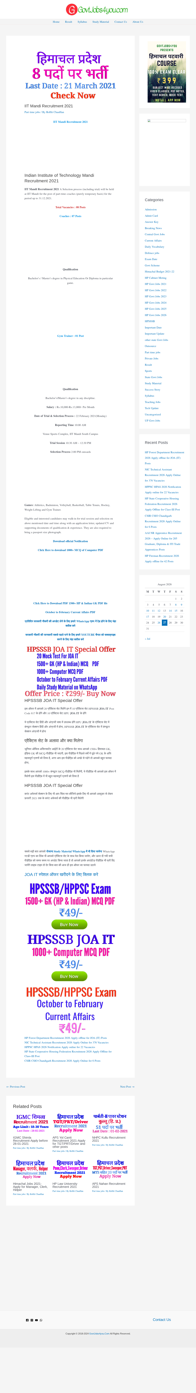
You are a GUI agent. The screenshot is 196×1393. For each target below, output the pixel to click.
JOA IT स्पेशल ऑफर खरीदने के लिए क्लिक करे (61, 874)
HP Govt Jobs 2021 (155, 284)
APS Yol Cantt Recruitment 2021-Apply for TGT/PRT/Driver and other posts (69, 1142)
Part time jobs (32, 112)
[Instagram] (31, 1320)
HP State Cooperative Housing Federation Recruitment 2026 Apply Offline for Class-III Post (162, 503)
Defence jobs (152, 253)
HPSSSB (150, 321)
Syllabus (82, 21)
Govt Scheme (152, 265)
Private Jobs (151, 358)
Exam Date (151, 259)
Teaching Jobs (152, 402)
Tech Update (152, 408)
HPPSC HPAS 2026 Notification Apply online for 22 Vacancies (59, 1047)
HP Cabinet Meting (155, 278)
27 (164, 622)
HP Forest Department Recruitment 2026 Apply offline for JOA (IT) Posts (65, 1038)
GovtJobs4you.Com (99, 1333)
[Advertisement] (70, 149)
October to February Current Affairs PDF (70, 612)
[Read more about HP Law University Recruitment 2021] (70, 1169)
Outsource (150, 346)
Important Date (153, 327)
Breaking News (153, 228)
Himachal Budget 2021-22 (159, 271)
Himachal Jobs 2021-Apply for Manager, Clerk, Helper (30, 1187)
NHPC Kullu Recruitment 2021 (109, 1139)
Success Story (152, 389)
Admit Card (151, 215)
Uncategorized (153, 414)
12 (159, 610)
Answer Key (151, 222)
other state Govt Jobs (156, 340)
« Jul (147, 638)
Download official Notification (70, 541)
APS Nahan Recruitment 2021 (108, 1185)
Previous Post (15, 1086)
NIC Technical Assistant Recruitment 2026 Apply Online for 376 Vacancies (66, 1042)
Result (68, 21)
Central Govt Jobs (155, 234)
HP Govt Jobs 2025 (155, 308)
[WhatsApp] (41, 1320)
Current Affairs (153, 240)
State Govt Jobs (153, 377)
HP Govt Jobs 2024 (155, 302)
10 (147, 610)
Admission (151, 209)
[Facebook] (27, 1320)
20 (164, 616)
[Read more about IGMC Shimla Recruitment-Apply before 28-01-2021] (31, 1123)
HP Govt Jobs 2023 (155, 296)
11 (153, 610)
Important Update (154, 333)
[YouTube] (36, 1320)
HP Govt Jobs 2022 (155, 290)
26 (159, 622)
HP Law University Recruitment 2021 (65, 1185)
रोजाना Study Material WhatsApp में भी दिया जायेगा (74, 851)
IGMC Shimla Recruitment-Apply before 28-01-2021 (30, 1140)
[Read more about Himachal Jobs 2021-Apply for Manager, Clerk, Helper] (31, 1169)
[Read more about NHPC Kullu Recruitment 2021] (110, 1123)
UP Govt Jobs (152, 420)
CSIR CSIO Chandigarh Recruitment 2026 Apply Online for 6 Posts (62, 1060)
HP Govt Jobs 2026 (155, 315)
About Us (137, 21)
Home (56, 21)
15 (176, 610)
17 (147, 616)
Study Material (100, 21)
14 (170, 610)
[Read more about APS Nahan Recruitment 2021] (110, 1169)
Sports (148, 371)
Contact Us (121, 21)
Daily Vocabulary (154, 246)
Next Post (127, 1086)
